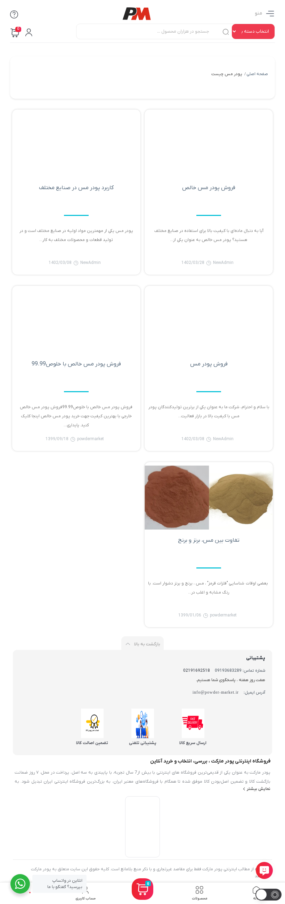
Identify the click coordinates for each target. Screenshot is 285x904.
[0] (142, 897)
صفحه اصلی (257, 74)
